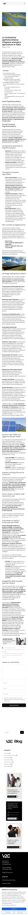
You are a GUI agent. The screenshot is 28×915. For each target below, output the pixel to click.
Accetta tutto (14, 908)
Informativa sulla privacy (8, 880)
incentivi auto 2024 (18, 413)
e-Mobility (6, 647)
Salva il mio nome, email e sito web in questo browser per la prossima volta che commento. (14, 700)
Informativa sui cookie (16, 900)
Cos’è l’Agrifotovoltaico (9, 73)
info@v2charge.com (7, 872)
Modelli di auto (8, 762)
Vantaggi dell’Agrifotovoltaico (11, 82)
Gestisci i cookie (6, 883)
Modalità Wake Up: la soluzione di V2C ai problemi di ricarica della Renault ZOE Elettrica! (13, 655)
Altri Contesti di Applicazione (12, 81)
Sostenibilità (7, 766)
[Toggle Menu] (24, 3)
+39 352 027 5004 (7, 869)
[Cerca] (22, 732)
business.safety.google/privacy (9, 905)
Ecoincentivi (12, 647)
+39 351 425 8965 (6, 867)
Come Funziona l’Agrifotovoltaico (12, 74)
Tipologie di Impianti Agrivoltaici (11, 79)
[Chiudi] (26, 888)
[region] (14, 901)
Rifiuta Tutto (20, 912)
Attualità (6, 753)
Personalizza (7, 912)
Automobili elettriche (10, 755)
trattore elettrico (13, 517)
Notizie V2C (7, 764)
